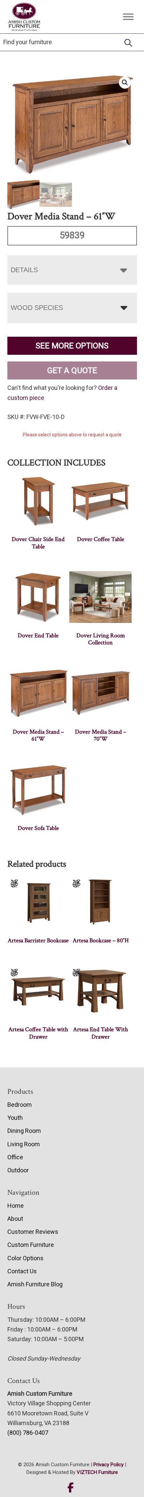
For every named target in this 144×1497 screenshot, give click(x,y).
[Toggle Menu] (128, 17)
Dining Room (24, 1130)
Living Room (23, 1144)
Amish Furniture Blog (35, 1284)
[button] (125, 83)
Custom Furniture (30, 1244)
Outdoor (18, 1170)
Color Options (25, 1258)
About (15, 1218)
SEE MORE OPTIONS (72, 345)
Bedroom (19, 1104)
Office (15, 1157)
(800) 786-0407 (27, 1432)
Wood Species (37, 307)
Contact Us (22, 1271)
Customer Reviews (32, 1231)
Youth (15, 1117)
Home (15, 1205)
